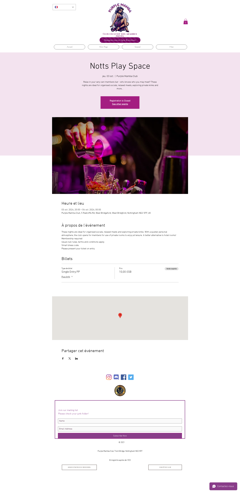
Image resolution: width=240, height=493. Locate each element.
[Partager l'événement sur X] (69, 358)
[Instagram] (109, 377)
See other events (120, 104)
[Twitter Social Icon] (131, 377)
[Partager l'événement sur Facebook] (63, 358)
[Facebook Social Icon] (123, 377)
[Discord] (116, 377)
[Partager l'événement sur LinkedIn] (76, 358)
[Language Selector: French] (64, 7)
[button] (185, 21)
